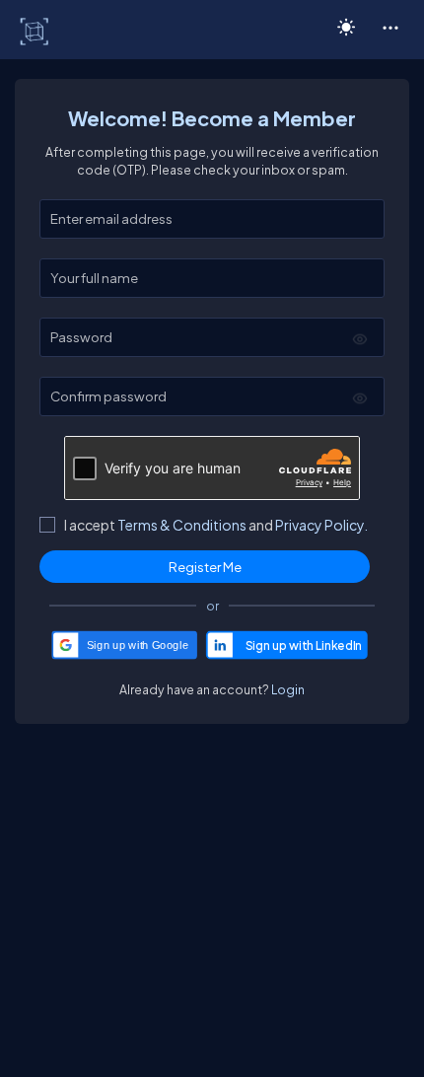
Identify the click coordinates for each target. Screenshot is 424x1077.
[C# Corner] (36, 30)
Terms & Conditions (182, 525)
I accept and (216, 525)
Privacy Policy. (321, 525)
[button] (390, 26)
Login (288, 689)
